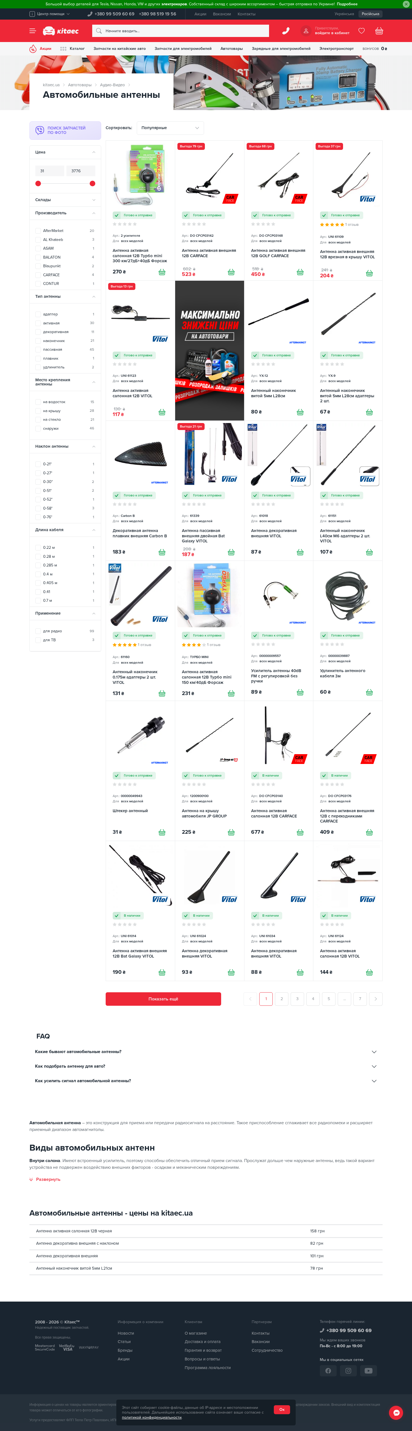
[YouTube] (368, 1370)
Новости (126, 1333)
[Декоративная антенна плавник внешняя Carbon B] (140, 491)
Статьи (124, 1341)
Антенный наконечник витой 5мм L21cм (74, 1268)
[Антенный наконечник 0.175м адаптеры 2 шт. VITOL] (140, 631)
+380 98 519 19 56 (157, 14)
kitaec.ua (51, 84)
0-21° (68, 464)
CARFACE (68, 275)
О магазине (196, 1333)
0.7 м (68, 600)
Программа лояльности (208, 1367)
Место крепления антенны (52, 382)
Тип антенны (48, 296)
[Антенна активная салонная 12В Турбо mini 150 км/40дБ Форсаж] (209, 631)
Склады (43, 199)
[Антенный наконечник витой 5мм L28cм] (278, 351)
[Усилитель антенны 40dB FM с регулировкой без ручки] (278, 631)
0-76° (68, 517)
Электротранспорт (337, 48)
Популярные (154, 127)
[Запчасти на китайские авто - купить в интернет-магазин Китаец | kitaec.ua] (61, 30)
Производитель (50, 212)
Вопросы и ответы (202, 1359)
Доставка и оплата (203, 1341)
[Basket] (379, 30)
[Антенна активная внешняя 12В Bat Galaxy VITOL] (140, 911)
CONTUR (68, 283)
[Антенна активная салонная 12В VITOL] (140, 351)
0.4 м (68, 574)
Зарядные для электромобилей (281, 48)
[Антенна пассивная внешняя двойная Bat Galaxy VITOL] (209, 491)
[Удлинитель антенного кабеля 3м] (347, 631)
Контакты (247, 14)
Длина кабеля (49, 529)
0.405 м (68, 582)
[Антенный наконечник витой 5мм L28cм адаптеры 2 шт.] (347, 351)
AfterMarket (68, 230)
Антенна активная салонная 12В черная (74, 1230)
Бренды (125, 1350)
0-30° (68, 481)
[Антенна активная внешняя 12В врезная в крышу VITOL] (347, 210)
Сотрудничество (267, 1350)
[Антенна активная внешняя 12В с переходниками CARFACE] (347, 771)
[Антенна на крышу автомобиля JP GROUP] (209, 771)
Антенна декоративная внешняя (67, 1255)
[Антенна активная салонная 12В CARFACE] (278, 771)
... (344, 998)
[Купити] (162, 272)
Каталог (77, 48)
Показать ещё (163, 999)
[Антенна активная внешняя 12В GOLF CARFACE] (278, 210)
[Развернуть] (45, 1179)
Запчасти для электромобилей (183, 48)
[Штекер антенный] (140, 771)
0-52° (68, 499)
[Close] (406, 4)
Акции (200, 14)
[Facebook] (328, 1370)
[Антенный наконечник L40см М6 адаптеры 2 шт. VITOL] (347, 491)
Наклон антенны (51, 446)
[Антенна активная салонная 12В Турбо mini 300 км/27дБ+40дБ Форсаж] (140, 210)
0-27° (68, 473)
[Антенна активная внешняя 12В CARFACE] (209, 210)
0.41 (68, 591)
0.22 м (68, 547)
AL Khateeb (68, 239)
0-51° (68, 490)
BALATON (68, 257)
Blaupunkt (68, 266)
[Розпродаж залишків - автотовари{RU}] (209, 351)
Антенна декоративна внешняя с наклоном (77, 1243)
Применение (48, 613)
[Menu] (32, 30)
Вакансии (222, 14)
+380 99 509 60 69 (115, 14)
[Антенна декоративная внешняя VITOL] (278, 491)
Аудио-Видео (112, 84)
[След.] (376, 999)
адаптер (68, 314)
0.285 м (68, 565)
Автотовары (232, 48)
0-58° (68, 508)
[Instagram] (348, 1370)
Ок (281, 1409)
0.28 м (68, 556)
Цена (40, 152)
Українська (344, 13)
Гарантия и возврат (203, 1350)
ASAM (68, 248)
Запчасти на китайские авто (120, 48)
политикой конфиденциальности (152, 1417)
